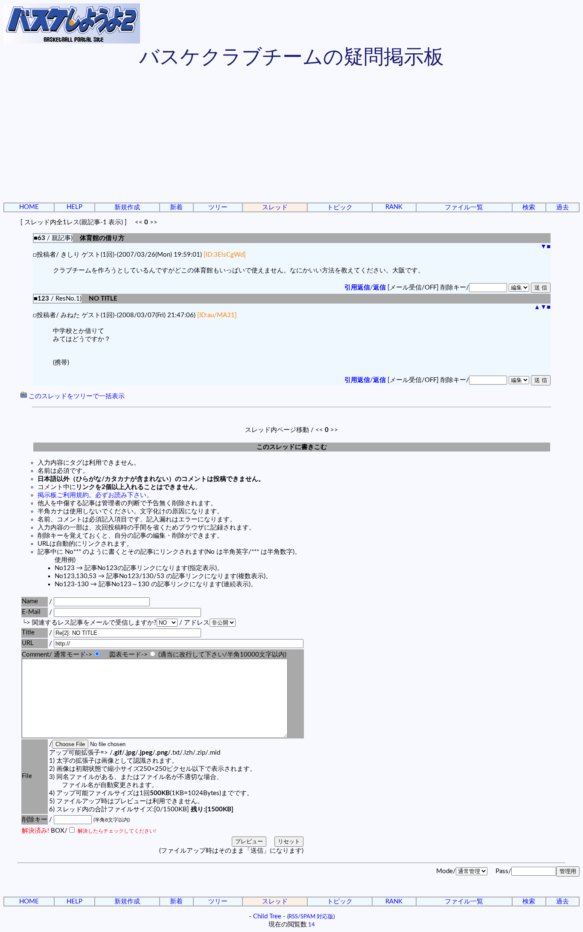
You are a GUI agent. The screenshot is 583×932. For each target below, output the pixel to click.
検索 (528, 207)
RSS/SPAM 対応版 (311, 917)
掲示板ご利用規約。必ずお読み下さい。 (95, 495)
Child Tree (267, 916)
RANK (393, 207)
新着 (176, 207)
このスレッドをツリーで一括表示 (76, 396)
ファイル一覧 (464, 207)
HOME (29, 207)
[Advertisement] (291, 136)
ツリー (217, 207)
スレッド (275, 207)
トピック (340, 207)
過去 (562, 207)
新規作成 (127, 207)
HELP (74, 207)
